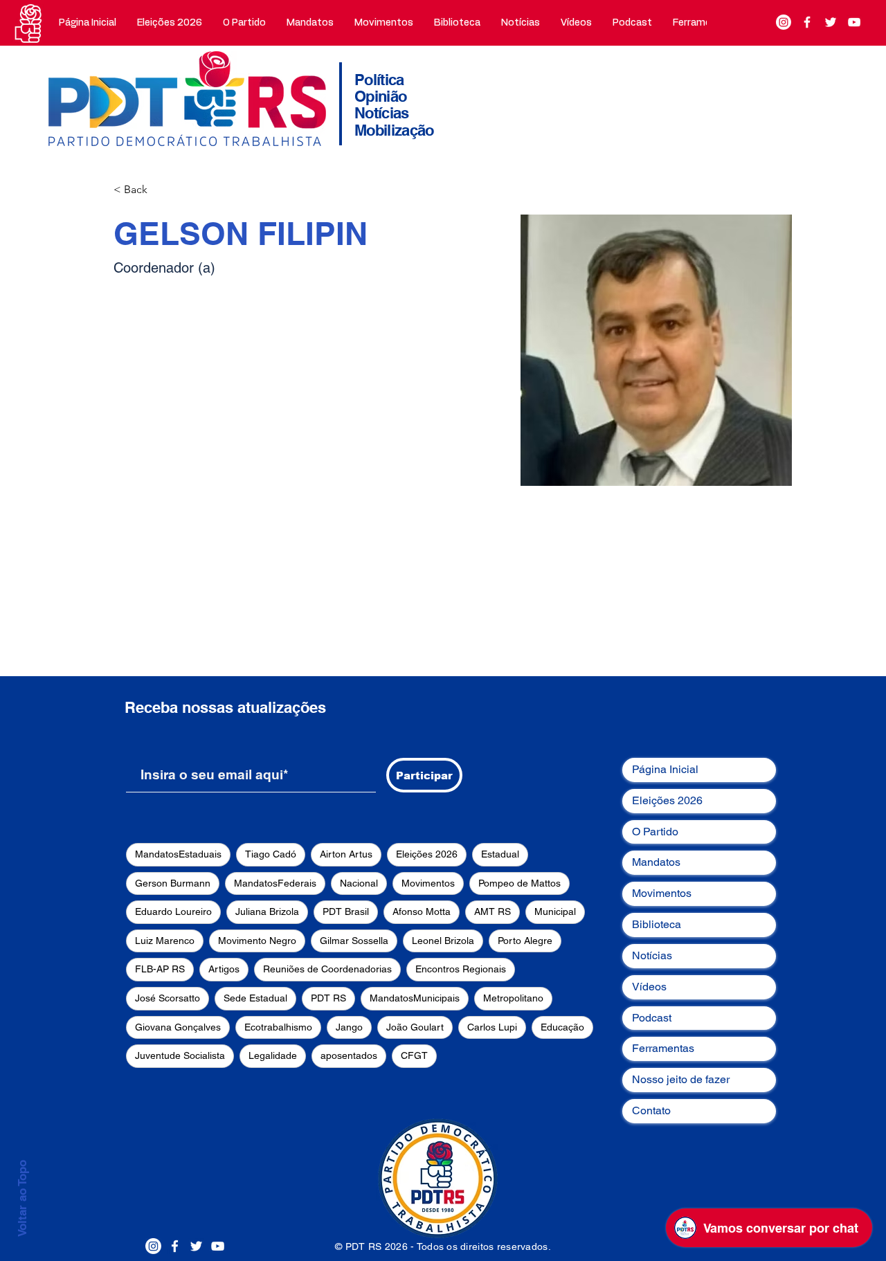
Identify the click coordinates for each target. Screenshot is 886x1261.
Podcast (651, 1017)
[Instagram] (783, 22)
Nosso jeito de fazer (681, 1079)
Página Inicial (665, 769)
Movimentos (428, 883)
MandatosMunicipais (415, 998)
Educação (562, 1027)
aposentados (348, 1055)
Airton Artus (346, 854)
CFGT (414, 1055)
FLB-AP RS (160, 968)
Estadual (500, 854)
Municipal (555, 911)
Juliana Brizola (267, 911)
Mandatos (656, 862)
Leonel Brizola (443, 940)
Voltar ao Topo (22, 1198)
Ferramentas (663, 1048)
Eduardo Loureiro (173, 911)
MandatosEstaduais (178, 854)
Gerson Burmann (172, 883)
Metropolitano (513, 998)
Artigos (223, 968)
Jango (349, 1027)
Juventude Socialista (180, 1055)
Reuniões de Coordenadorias (327, 968)
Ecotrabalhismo (278, 1027)
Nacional (359, 883)
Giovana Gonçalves (178, 1027)
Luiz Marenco (165, 940)
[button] (244, 23)
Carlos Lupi (492, 1027)
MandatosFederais (275, 883)
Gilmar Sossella (354, 940)
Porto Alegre (525, 940)
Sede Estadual (255, 998)
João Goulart (415, 1027)
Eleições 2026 (427, 854)
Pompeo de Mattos (519, 883)
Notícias (652, 955)
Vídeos (649, 986)
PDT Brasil (346, 911)
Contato (651, 1110)
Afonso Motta (421, 911)
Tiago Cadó (270, 854)
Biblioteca (656, 924)
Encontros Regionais (460, 968)
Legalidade (272, 1055)
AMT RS (492, 911)
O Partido (655, 831)
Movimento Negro (257, 940)
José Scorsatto (167, 998)
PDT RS (328, 998)
